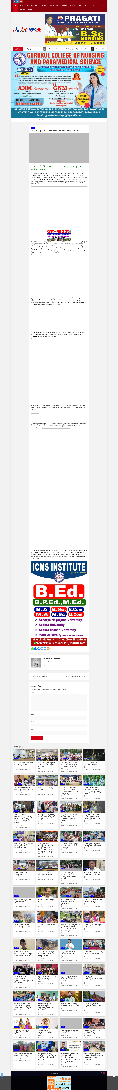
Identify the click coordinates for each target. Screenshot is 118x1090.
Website (33, 729)
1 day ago (87, 877)
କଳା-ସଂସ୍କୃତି (44, 5)
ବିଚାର (93, 5)
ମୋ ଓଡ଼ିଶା (22, 5)
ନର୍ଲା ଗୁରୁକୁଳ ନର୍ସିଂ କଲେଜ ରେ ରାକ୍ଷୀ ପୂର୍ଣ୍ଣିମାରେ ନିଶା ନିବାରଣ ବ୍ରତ (93, 979)
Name (33, 714)
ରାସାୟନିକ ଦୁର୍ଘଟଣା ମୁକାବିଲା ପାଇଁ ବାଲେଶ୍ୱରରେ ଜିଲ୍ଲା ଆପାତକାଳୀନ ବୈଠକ (24, 846)
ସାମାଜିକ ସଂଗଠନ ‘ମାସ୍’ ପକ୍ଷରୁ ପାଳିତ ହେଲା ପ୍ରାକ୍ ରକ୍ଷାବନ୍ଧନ (93, 953)
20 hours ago (19, 877)
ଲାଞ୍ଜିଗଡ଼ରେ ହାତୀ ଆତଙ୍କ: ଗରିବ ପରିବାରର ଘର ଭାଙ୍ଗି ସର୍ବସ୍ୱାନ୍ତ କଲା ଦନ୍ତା (46, 954)
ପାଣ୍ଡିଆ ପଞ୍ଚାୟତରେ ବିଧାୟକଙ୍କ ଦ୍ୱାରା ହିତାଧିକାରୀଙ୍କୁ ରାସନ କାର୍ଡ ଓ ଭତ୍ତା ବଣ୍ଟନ (46, 1007)
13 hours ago (42, 821)
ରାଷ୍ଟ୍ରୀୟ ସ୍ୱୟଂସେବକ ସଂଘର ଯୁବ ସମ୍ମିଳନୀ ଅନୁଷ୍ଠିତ (93, 1032)
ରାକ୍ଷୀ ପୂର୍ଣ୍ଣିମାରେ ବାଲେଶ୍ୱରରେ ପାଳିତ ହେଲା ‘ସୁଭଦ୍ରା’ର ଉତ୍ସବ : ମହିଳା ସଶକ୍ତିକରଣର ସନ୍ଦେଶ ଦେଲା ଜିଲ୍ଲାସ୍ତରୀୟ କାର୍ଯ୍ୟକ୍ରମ (46, 848)
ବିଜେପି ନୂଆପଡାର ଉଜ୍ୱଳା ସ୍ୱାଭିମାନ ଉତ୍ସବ (74, 676)
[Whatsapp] (32, 648)
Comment (34, 692)
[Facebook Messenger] (38, 648)
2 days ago (65, 906)
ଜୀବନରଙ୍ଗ (72, 5)
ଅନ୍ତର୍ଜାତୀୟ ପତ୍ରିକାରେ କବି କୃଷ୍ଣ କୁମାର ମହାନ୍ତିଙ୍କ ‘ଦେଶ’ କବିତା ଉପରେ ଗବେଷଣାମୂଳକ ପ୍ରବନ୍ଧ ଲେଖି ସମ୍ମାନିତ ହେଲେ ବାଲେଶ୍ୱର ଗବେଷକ (70, 1058)
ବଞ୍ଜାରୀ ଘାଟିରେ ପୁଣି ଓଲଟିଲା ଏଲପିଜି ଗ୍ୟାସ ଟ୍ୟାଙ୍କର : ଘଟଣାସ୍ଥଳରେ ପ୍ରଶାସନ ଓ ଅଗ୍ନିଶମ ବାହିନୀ (69, 876)
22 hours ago (42, 877)
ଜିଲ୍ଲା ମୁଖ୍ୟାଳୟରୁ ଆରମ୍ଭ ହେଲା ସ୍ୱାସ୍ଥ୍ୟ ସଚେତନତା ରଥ (93, 845)
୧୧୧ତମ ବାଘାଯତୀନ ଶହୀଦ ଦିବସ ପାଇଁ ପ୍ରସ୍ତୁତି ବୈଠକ (23, 764)
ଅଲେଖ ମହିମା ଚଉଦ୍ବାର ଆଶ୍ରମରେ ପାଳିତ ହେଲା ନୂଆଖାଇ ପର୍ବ (68, 902)
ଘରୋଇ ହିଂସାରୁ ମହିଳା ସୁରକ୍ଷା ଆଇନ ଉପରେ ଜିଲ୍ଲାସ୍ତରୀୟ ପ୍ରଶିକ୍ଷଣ (46, 765)
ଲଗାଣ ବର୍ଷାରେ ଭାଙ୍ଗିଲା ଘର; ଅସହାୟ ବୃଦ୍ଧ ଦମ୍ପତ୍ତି (23, 1055)
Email (33, 722)
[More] (48, 648)
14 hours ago (65, 823)
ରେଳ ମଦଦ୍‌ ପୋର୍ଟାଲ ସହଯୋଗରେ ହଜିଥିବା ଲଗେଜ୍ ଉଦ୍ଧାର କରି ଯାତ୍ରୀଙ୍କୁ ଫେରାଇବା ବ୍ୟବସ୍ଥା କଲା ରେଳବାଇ (22, 819)
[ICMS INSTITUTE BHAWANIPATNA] (59, 562)
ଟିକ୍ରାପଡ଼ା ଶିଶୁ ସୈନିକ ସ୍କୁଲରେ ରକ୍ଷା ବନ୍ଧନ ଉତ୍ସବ (47, 978)
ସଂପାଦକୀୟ (22, 9)
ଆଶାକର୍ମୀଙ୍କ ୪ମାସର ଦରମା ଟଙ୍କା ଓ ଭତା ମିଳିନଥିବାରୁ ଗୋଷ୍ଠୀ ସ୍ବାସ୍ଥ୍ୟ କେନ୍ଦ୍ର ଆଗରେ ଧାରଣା (22, 1007)
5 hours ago (19, 767)
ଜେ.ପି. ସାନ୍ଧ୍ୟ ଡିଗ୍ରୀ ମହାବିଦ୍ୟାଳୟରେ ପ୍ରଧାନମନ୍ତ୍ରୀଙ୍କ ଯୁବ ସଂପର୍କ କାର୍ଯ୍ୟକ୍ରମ (23, 980)
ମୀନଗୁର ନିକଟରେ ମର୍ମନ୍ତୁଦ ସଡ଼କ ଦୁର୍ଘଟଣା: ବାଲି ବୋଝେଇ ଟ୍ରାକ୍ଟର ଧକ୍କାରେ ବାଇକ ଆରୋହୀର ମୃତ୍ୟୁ (70, 928)
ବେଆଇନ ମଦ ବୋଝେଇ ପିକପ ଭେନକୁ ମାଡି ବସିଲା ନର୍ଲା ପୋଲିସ (23, 874)
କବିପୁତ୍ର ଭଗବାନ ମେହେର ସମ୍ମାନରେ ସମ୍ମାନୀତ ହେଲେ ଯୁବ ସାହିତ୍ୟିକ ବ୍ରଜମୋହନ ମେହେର (69, 818)
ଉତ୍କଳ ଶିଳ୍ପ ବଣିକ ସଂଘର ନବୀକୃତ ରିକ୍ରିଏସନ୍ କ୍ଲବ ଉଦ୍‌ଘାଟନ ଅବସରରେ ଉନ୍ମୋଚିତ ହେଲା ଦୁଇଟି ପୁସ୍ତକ (70, 791)
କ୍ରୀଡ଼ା (57, 5)
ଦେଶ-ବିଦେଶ (30, 5)
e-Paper (29, 9)
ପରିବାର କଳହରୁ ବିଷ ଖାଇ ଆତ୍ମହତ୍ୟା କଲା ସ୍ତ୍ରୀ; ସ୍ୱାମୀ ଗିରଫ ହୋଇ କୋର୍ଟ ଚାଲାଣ (23, 954)
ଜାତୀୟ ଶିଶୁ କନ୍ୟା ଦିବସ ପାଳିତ (40, 676)
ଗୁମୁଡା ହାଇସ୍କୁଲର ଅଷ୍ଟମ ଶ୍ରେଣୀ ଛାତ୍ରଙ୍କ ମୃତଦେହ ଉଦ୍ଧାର (69, 979)
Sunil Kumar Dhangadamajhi (51, 659)
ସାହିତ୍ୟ (52, 5)
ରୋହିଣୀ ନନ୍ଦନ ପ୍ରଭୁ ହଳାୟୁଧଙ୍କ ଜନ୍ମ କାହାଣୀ (45, 1032)
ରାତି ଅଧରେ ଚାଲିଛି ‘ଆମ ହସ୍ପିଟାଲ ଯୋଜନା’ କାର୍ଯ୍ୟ (91, 764)
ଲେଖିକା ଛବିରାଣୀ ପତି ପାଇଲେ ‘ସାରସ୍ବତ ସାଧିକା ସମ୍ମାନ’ (23, 926)
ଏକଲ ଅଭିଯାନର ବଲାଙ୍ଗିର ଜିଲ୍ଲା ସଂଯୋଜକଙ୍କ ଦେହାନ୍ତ (93, 874)
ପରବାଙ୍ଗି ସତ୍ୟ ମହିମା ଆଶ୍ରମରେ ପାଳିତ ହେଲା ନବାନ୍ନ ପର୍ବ (93, 1006)
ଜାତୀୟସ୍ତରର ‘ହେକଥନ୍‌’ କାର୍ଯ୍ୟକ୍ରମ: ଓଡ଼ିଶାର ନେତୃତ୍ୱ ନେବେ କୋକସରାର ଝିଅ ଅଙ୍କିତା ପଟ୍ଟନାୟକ (47, 1057)
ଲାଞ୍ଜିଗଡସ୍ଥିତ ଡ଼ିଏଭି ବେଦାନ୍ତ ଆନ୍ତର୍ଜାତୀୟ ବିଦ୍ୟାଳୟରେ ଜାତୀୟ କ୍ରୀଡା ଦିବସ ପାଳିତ (70, 765)
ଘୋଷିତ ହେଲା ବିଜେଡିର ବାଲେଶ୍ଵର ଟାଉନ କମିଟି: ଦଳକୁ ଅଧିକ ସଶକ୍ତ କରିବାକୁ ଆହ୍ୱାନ (92, 791)
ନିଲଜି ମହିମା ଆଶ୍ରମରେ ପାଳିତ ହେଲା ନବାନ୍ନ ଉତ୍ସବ (93, 901)
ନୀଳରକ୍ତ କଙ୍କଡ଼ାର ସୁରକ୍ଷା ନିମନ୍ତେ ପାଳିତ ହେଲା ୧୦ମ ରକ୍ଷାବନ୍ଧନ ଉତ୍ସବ (69, 846)
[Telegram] (45, 648)
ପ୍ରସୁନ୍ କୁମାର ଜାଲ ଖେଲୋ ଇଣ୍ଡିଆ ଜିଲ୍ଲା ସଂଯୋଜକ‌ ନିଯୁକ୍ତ (68, 954)
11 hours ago (42, 792)
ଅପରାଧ (79, 5)
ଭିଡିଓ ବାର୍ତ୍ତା (86, 5)
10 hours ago (19, 792)
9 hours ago (65, 769)
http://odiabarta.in (46, 665)
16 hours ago (88, 821)
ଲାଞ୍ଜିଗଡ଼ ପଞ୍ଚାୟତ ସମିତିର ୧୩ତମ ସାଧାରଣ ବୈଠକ (46, 874)
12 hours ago (88, 796)
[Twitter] (41, 648)
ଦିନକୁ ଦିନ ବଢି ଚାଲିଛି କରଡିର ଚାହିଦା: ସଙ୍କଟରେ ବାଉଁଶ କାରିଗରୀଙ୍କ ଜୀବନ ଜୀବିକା (92, 817)
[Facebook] (35, 648)
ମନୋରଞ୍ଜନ (64, 5)
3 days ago (65, 958)
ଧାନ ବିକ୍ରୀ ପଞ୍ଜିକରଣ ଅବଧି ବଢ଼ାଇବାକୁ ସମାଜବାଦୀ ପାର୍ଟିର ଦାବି (24, 789)
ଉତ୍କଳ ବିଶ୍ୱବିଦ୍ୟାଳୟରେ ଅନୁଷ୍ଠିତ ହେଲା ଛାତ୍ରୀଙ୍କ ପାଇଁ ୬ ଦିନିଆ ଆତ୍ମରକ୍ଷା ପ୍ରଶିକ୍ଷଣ (93, 1057)
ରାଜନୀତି (37, 5)
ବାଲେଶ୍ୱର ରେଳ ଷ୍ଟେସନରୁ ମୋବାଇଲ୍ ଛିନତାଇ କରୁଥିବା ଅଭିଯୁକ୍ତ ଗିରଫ (46, 817)
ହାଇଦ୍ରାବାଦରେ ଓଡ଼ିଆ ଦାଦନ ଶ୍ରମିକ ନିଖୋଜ (22, 901)
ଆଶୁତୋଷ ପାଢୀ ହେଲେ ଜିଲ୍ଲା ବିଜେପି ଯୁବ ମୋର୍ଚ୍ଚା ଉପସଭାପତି (70, 1005)
